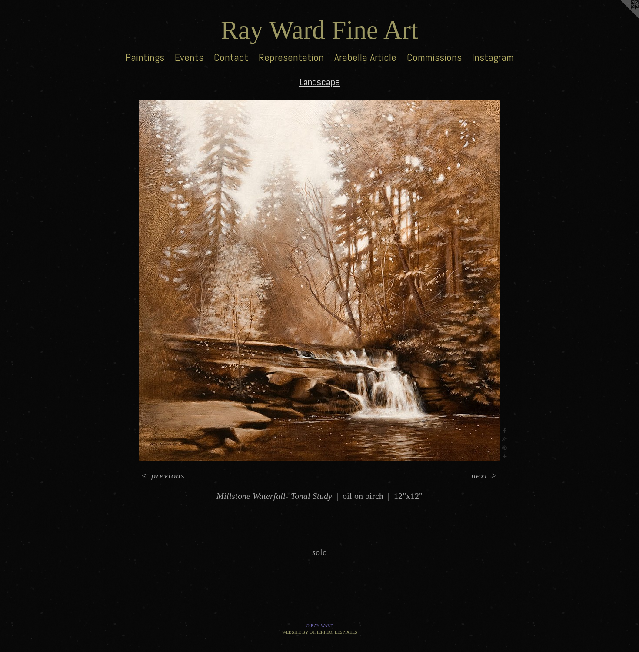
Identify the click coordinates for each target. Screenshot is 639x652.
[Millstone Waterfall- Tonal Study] (319, 280)
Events (189, 57)
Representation (291, 57)
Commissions (434, 57)
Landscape (319, 82)
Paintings (145, 57)
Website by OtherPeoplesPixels (319, 632)
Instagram (493, 57)
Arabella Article (365, 57)
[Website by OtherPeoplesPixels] (621, 17)
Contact (231, 57)
